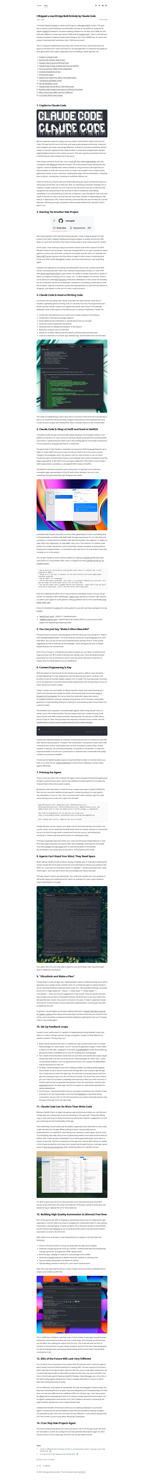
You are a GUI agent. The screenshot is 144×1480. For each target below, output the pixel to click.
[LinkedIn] (103, 5)
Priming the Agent (46, 75)
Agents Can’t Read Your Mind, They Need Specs (58, 78)
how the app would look (53, 1147)
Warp (42, 1396)
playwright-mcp (45, 1085)
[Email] (106, 5)
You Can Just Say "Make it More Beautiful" (55, 69)
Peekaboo (82, 1094)
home (39, 5)
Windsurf (53, 164)
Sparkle (51, 1257)
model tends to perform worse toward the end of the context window (64, 722)
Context (54, 25)
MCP (88, 25)
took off (72, 161)
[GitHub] (96, 5)
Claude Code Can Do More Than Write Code (56, 86)
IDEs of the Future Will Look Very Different (56, 92)
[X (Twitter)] (99, 5)
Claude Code (84, 34)
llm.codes (59, 847)
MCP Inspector (61, 279)
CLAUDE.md (88, 558)
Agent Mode (91, 161)
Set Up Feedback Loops (48, 83)
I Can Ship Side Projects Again (51, 95)
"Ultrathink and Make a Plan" (50, 80)
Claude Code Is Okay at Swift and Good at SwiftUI (58, 66)
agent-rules (74, 596)
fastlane (56, 1229)
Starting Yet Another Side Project (52, 60)
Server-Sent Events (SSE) (50, 273)
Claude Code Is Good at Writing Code (54, 63)
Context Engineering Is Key (50, 72)
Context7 (48, 847)
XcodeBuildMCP (82, 1050)
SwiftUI (46, 31)
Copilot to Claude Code (48, 57)
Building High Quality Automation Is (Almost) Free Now (61, 89)
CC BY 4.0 (81, 1472)
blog (45, 5)
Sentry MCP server (44, 256)
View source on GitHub (47, 1460)
